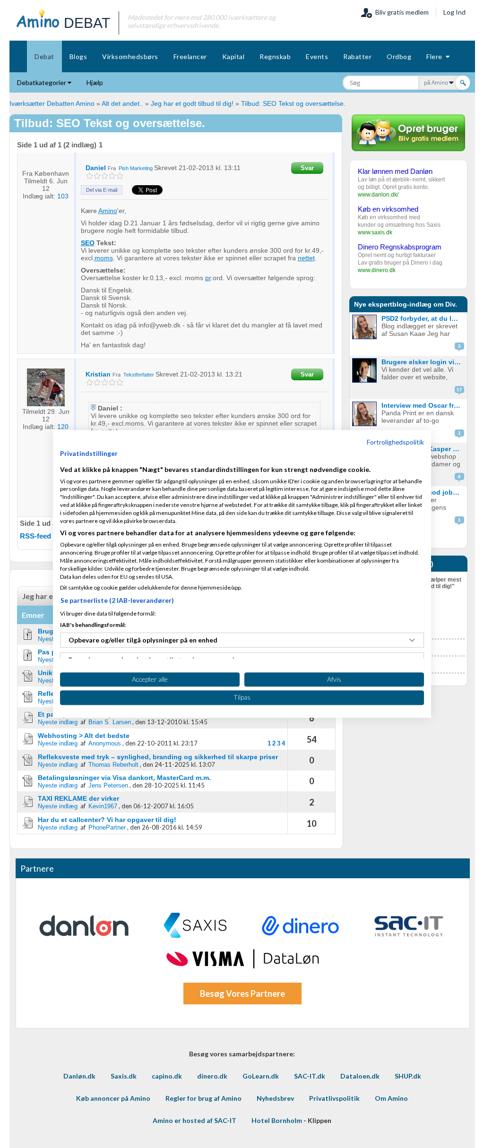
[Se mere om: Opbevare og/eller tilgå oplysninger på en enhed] (412, 640)
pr (208, 278)
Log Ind (454, 12)
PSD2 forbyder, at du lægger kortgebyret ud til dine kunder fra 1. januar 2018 (423, 318)
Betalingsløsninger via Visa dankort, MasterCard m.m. (124, 777)
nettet (306, 258)
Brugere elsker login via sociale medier (423, 362)
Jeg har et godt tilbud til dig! (192, 103)
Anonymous (104, 743)
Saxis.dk (124, 1076)
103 (63, 196)
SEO (88, 243)
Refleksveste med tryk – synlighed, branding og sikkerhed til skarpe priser (158, 757)
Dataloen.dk (360, 1076)
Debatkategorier (42, 82)
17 (459, 389)
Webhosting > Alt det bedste (84, 735)
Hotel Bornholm (276, 1120)
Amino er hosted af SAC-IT (194, 1120)
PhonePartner (107, 827)
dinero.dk (212, 1076)
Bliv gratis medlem (400, 12)
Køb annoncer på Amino (113, 1098)
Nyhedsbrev (275, 1098)
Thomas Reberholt (113, 764)
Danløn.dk (79, 1076)
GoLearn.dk (260, 1076)
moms (104, 258)
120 (63, 426)
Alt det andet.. (122, 103)
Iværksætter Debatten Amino (52, 103)
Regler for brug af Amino (203, 1098)
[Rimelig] (97, 176)
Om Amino (391, 1098)
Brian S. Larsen (109, 722)
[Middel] (104, 176)
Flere (436, 56)
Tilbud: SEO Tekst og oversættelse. (293, 103)
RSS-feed (35, 536)
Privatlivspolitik (334, 1098)
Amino (107, 210)
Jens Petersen (108, 785)
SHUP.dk (408, 1076)
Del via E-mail (101, 190)
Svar (307, 167)
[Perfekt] (119, 176)
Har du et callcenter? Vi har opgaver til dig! (107, 819)
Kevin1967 (102, 806)
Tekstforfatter (139, 374)
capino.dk (167, 1076)
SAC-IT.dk (309, 1076)
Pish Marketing (136, 168)
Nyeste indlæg (58, 722)
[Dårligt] (89, 176)
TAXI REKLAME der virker (78, 798)
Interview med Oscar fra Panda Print (423, 405)
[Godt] (112, 176)
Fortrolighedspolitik (395, 442)
